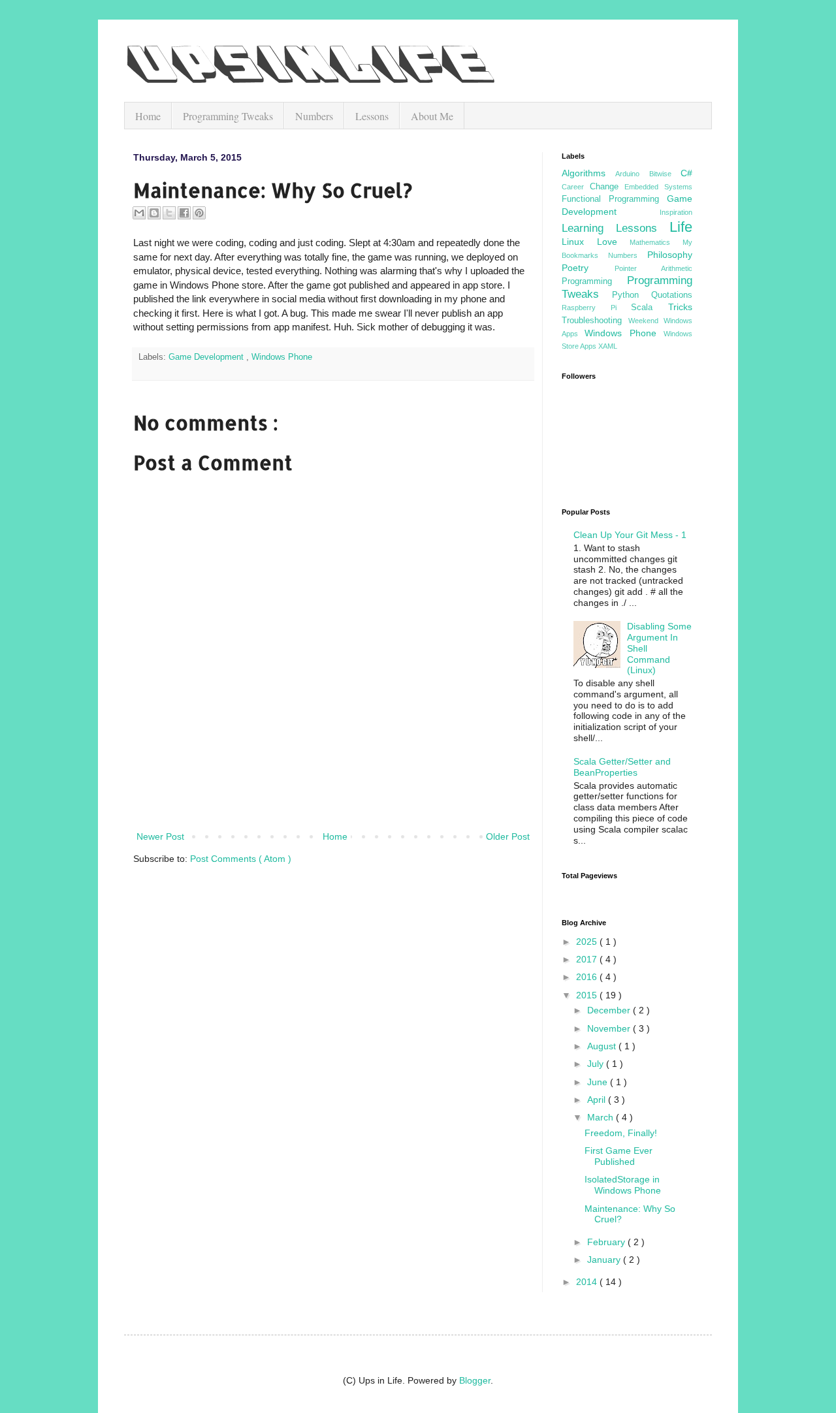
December (610, 1010)
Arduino (632, 174)
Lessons (372, 116)
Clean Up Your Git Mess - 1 (629, 535)
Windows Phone (281, 357)
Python (631, 295)
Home (148, 116)
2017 (588, 959)
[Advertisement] (333, 792)
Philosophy (669, 254)
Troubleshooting (595, 320)
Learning (589, 228)
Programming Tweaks (228, 116)
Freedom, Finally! (621, 1133)
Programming (594, 281)
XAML (607, 346)
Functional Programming (614, 199)
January (605, 1259)
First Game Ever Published (618, 1156)
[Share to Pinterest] (199, 212)
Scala (649, 307)
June (598, 1082)
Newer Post (160, 836)
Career (576, 187)
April (597, 1099)
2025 (588, 941)
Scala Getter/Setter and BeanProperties (622, 767)
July (596, 1063)
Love (613, 241)
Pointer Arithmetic (654, 268)
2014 (588, 1282)
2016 (588, 977)
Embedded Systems (658, 187)
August (603, 1046)
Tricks (680, 307)
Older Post (508, 836)
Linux (579, 241)
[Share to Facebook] (184, 212)
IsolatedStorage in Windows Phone (623, 1185)
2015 (588, 995)
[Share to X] (169, 212)
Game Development (207, 357)
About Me (432, 116)
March (601, 1117)
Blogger (474, 1380)
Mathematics (656, 242)
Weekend (646, 321)
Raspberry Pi (596, 307)
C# (686, 173)
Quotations (671, 295)
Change (607, 186)
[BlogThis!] (154, 212)
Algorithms (588, 173)
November (610, 1028)
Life (680, 227)
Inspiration (676, 212)
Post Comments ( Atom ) (240, 858)
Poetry (588, 267)
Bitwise (665, 174)
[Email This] (139, 212)
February (607, 1242)
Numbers (314, 116)
